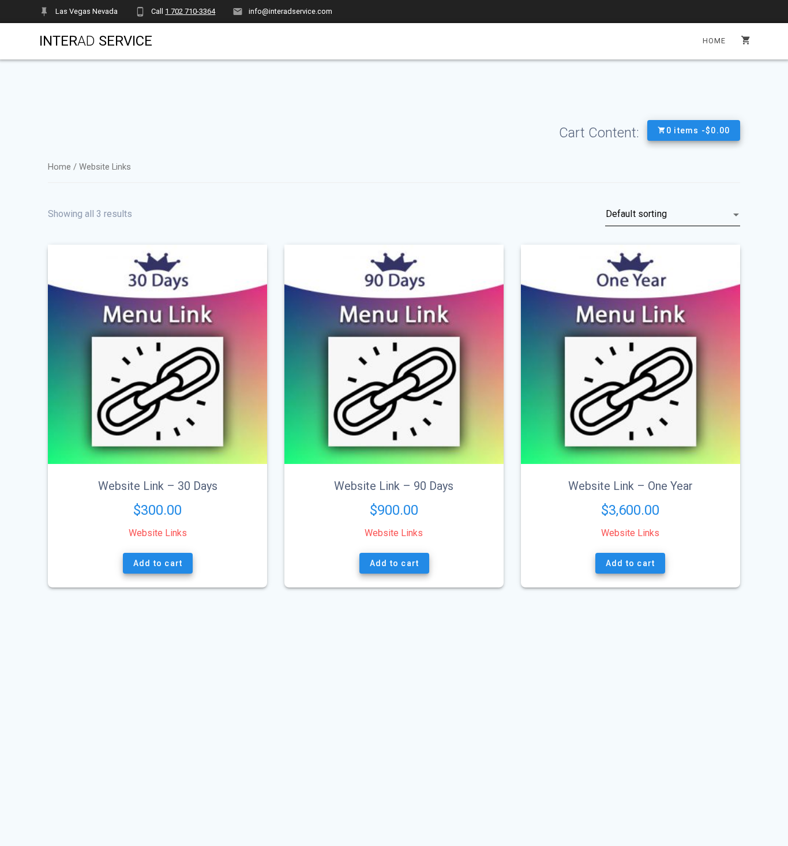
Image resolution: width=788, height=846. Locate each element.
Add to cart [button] (157, 563)
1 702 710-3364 (190, 11)
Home (714, 40)
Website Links (158, 532)
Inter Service (95, 41)
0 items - (698, 130)
